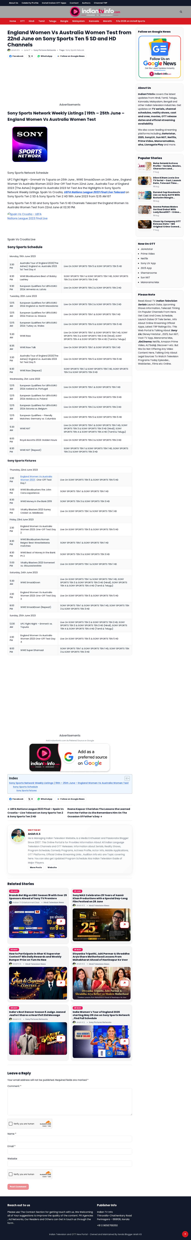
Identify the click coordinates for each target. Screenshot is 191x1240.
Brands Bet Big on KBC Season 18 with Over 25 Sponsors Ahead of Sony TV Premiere (38, 897)
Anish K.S (34, 834)
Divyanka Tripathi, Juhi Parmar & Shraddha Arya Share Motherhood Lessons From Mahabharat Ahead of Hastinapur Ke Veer (101, 957)
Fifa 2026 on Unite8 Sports (130, 21)
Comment (14, 1086)
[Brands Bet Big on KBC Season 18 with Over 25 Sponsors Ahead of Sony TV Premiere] (38, 921)
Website (52, 867)
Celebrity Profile (30, 2)
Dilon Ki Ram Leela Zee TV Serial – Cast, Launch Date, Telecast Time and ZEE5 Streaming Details (167, 181)
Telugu (52, 21)
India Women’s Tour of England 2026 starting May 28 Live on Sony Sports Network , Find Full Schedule (101, 1015)
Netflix (144, 258)
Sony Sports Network (75, 50)
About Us (13, 2)
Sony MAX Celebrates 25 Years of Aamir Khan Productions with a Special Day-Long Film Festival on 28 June (100, 898)
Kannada (94, 21)
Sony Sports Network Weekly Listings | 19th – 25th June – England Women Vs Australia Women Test (69, 783)
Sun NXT (145, 277)
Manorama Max (150, 282)
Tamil (41, 21)
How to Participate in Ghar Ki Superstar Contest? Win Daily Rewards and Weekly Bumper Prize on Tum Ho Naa (35, 957)
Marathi (107, 21)
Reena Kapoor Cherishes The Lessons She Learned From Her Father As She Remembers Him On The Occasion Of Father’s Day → (98, 812)
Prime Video (148, 253)
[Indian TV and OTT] (95, 11)
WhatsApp (46, 56)
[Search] (181, 11)
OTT (22, 21)
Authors (86, 2)
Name (11, 1134)
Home (13, 21)
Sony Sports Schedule (25, 786)
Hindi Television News (54, 902)
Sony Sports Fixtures (26, 790)
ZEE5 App (146, 268)
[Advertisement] (69, 82)
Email (11, 1146)
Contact (74, 2)
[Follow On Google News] (159, 57)
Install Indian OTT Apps (54, 2)
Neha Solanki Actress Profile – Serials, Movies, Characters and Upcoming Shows (167, 166)
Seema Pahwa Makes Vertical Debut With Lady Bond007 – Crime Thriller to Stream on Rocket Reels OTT (166, 210)
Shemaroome (149, 273)
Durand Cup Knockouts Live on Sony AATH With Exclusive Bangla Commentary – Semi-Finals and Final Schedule (166, 195)
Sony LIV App (148, 263)
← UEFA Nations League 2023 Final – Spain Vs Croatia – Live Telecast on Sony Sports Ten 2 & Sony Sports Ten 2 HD (35, 812)
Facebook (18, 56)
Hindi (31, 21)
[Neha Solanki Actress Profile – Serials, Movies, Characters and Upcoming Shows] (144, 167)
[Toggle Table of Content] (125, 778)
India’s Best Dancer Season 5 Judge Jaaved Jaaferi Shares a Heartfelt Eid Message (37, 1013)
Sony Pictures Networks (45, 50)
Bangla (64, 21)
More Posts (36, 867)
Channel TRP (100, 2)
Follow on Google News (72, 56)
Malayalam (78, 21)
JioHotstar (147, 249)
